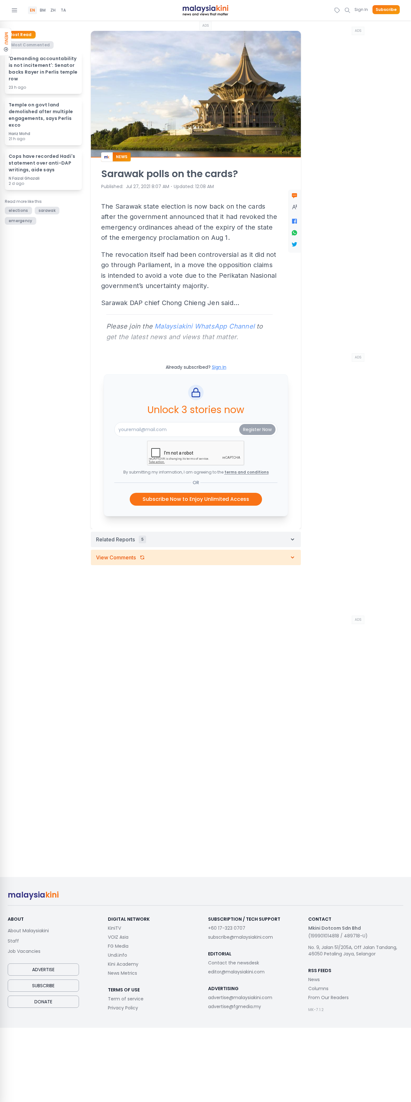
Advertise (43, 969)
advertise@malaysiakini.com (240, 997)
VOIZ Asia (118, 937)
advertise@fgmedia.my (234, 1006)
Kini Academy (123, 964)
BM (43, 10)
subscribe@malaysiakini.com (240, 937)
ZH (53, 10)
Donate (43, 1001)
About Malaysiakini (28, 930)
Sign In (361, 9)
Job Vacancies (24, 951)
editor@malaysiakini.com (236, 972)
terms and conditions (246, 472)
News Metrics (122, 973)
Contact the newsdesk (233, 963)
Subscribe (386, 9)
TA (63, 10)
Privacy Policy (123, 1008)
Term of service (126, 999)
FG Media (118, 946)
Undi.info (117, 955)
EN (32, 10)
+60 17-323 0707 (226, 928)
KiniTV (114, 928)
